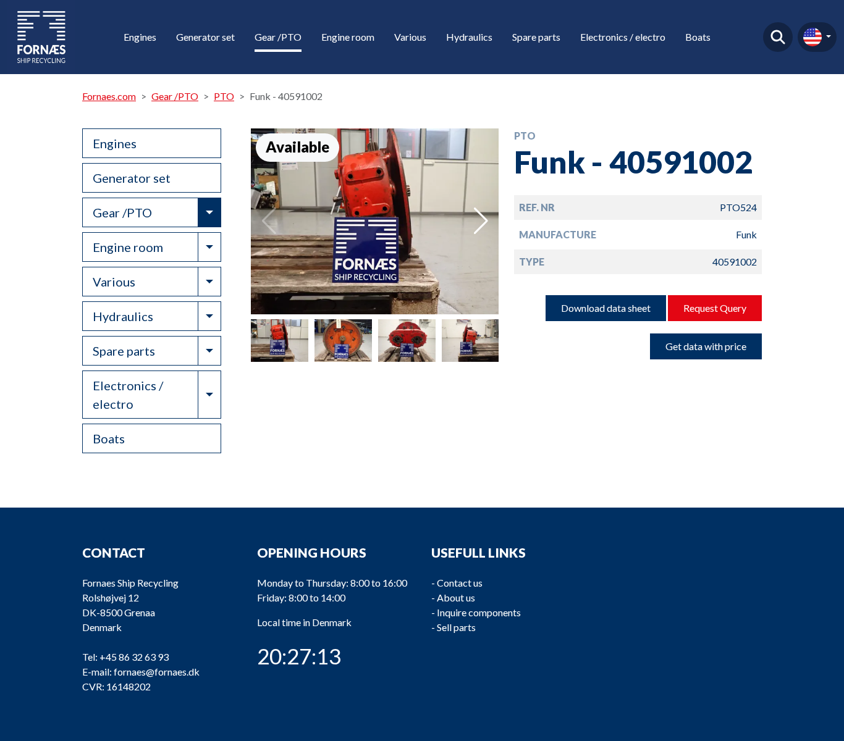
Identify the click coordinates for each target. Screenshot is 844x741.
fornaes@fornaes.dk (157, 671)
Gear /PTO (278, 37)
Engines (140, 37)
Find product (778, 37)
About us (456, 597)
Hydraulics (469, 37)
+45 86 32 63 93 (134, 657)
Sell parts (456, 627)
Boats (698, 37)
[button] (481, 221)
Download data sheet (606, 308)
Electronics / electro (622, 37)
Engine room (347, 37)
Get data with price (705, 346)
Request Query (714, 308)
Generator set (205, 37)
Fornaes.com (109, 96)
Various (410, 37)
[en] (817, 37)
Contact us (460, 582)
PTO (224, 96)
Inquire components (479, 612)
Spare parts (536, 37)
